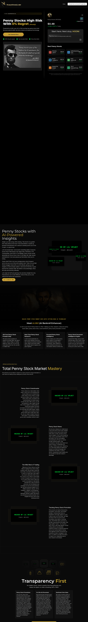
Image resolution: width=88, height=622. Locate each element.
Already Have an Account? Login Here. (77, 4)
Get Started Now (13, 34)
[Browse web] (53, 40)
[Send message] (80, 40)
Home (64, 4)
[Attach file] (50, 40)
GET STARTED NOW (9, 279)
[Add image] (52, 40)
